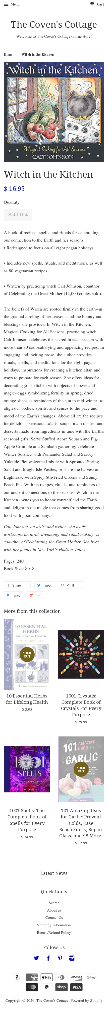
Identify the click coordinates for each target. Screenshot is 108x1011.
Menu (15, 4)
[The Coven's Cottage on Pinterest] (60, 958)
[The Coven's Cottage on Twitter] (36, 958)
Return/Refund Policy (54, 932)
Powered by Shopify (87, 1000)
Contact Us (54, 917)
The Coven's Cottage (54, 24)
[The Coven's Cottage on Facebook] (48, 958)
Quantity (12, 202)
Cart (100, 4)
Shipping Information (54, 924)
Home (8, 54)
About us (54, 910)
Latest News (54, 873)
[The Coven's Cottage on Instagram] (72, 958)
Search (54, 902)
